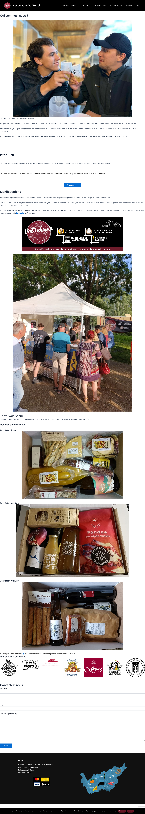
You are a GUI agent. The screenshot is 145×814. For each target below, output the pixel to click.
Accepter (122, 811)
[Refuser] (143, 811)
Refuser (130, 811)
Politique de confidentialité (28, 767)
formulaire (20, 213)
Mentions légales (24, 772)
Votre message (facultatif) (8, 714)
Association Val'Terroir (27, 5)
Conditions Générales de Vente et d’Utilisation (35, 765)
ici (23, 654)
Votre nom (3, 688)
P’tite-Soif (86, 6)
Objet (2, 705)
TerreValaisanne (116, 6)
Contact (129, 6)
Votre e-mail (4, 697)
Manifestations (100, 6)
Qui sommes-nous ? (70, 6)
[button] (2, 668)
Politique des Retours (26, 770)
